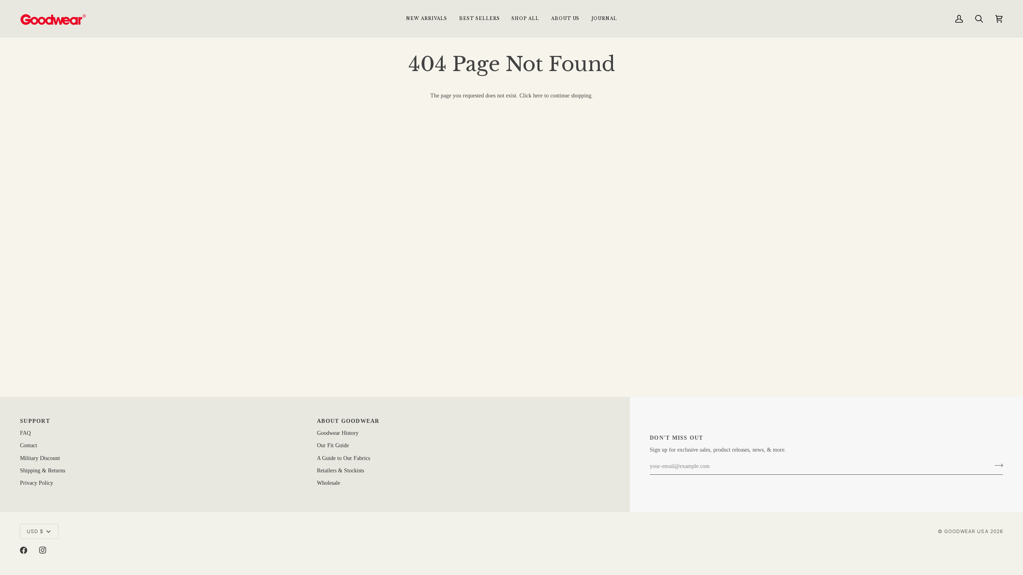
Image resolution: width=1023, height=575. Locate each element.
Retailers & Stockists (340, 471)
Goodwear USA (966, 531)
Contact (28, 445)
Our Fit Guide (333, 445)
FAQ (25, 433)
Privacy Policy (36, 483)
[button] (525, 18)
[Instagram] (42, 550)
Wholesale (328, 483)
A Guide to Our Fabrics (343, 458)
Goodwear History (337, 433)
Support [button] (35, 421)
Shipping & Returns (42, 471)
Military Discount (40, 458)
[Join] (996, 465)
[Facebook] (23, 550)
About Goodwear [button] (348, 421)
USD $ (35, 531)
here (538, 96)
